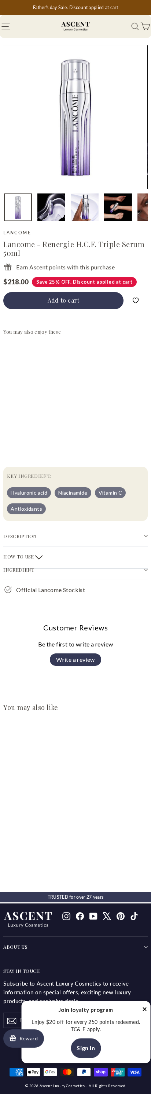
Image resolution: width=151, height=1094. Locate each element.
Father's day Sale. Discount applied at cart (75, 7)
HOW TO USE (19, 556)
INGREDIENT (18, 570)
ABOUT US (15, 947)
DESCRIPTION (20, 536)
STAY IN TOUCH (21, 971)
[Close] (144, 1010)
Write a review (75, 659)
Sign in (86, 1048)
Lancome (17, 232)
